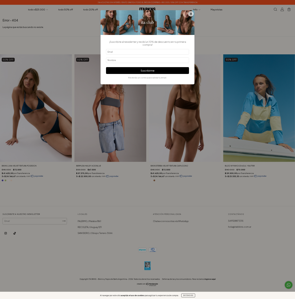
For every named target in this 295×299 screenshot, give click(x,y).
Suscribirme (147, 70)
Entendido (188, 295)
